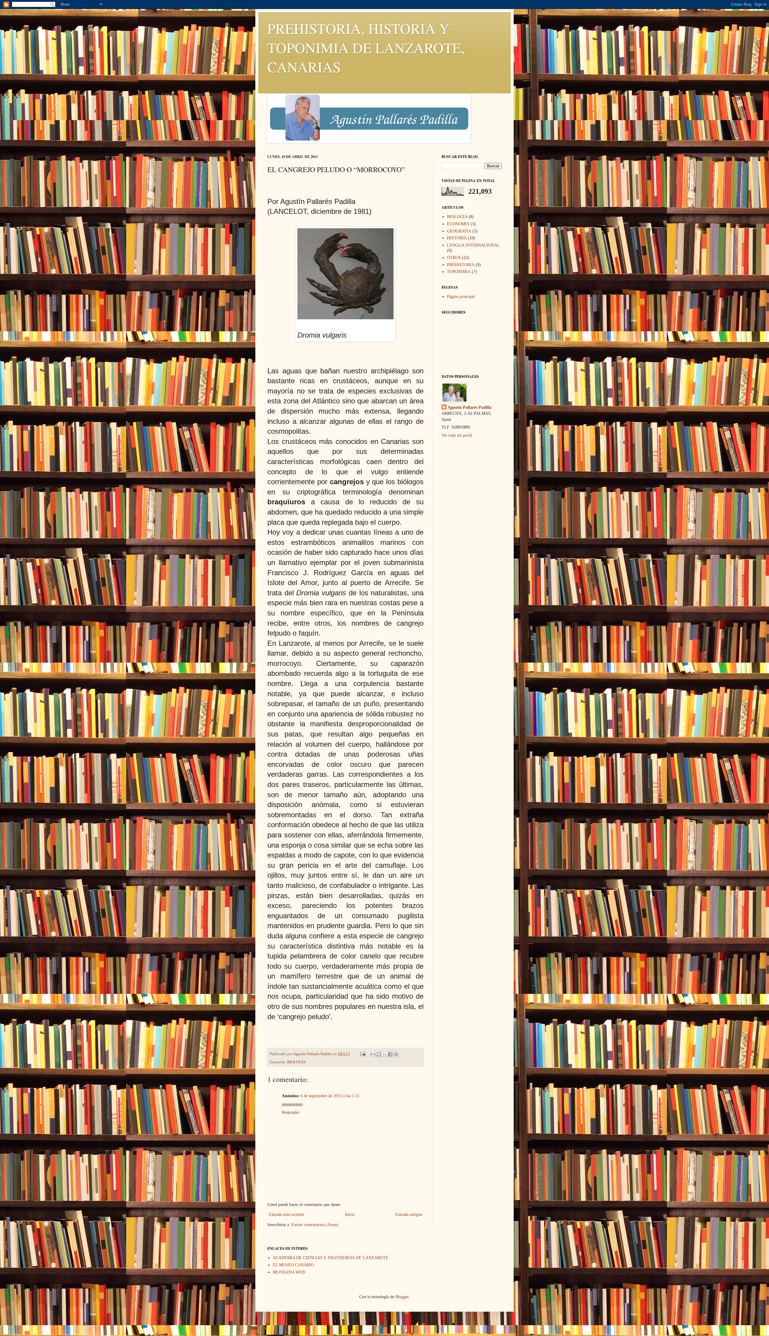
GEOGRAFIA (459, 231)
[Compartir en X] (384, 1054)
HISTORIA (457, 238)
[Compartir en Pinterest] (396, 1054)
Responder (290, 1112)
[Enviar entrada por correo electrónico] (362, 1054)
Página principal (461, 296)
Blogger (402, 1297)
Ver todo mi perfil (457, 435)
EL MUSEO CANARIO (293, 1265)
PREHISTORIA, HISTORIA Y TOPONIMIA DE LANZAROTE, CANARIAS (366, 47)
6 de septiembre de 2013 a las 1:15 (329, 1096)
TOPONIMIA (459, 271)
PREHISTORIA (461, 265)
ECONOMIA (458, 224)
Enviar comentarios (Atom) (314, 1224)
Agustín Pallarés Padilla (469, 407)
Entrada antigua (408, 1214)
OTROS (454, 257)
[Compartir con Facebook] (390, 1054)
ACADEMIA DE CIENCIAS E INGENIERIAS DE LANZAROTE (330, 1258)
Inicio (350, 1214)
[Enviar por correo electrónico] (373, 1054)
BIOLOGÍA (296, 1062)
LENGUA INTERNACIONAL (473, 245)
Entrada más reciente (286, 1214)
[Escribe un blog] (379, 1054)
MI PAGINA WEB (289, 1272)
